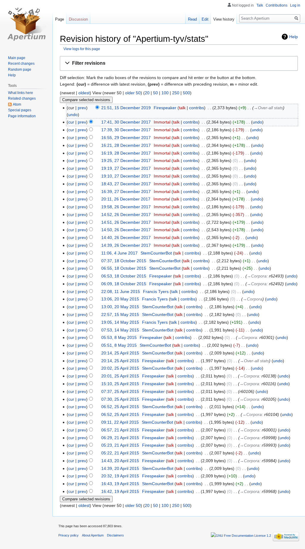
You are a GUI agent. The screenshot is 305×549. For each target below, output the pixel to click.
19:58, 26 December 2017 (126, 206)
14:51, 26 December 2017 (126, 222)
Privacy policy (68, 535)
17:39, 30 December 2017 (126, 129)
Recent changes (21, 63)
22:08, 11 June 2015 (120, 291)
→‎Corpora (257, 276)
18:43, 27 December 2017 (126, 183)
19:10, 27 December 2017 (126, 176)
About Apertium (93, 535)
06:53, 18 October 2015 (123, 276)
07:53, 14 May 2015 (120, 330)
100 (165, 92)
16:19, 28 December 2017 (126, 153)
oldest (84, 92)
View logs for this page (81, 49)
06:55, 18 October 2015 (123, 268)
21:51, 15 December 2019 (126, 107)
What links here (20, 93)
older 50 (133, 92)
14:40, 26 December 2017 (126, 237)
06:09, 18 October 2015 (123, 283)
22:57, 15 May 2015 (120, 314)
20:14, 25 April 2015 (120, 353)
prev (82, 107)
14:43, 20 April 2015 (120, 460)
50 (155, 92)
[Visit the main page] (26, 24)
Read (192, 19)
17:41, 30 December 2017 (126, 122)
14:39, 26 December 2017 (126, 245)
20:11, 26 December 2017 (125, 199)
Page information (22, 116)
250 (175, 92)
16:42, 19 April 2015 (120, 491)
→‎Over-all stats (268, 107)
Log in (295, 5)
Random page (19, 69)
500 (186, 92)
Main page (16, 58)
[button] (179, 63)
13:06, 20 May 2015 (120, 299)
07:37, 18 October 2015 (123, 260)
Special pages (19, 110)
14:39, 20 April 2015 (120, 468)
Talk (259, 5)
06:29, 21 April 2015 (120, 437)
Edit (205, 19)
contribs (196, 107)
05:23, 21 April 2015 (120, 445)
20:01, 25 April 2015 (120, 376)
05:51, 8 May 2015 (119, 345)
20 (147, 92)
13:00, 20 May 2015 (120, 306)
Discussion (78, 19)
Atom (17, 104)
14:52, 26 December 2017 (126, 214)
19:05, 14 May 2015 (120, 322)
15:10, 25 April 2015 (120, 383)
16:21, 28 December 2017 (126, 145)
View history (223, 19)
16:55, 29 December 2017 (126, 137)
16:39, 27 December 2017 (126, 191)
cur (71, 122)
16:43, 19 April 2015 (120, 483)
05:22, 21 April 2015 (120, 453)
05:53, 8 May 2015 (119, 337)
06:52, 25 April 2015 (120, 406)
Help (293, 36)
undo (73, 114)
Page (59, 19)
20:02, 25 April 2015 (120, 368)
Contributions (276, 5)
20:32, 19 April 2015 (120, 476)
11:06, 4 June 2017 (119, 253)
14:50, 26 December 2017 (126, 229)
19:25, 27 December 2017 (126, 160)
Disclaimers (115, 535)
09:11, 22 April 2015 (120, 422)
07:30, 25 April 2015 (120, 399)
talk (182, 107)
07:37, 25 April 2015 (120, 391)
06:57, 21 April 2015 (120, 430)
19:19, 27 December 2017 (126, 168)
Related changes (22, 98)
